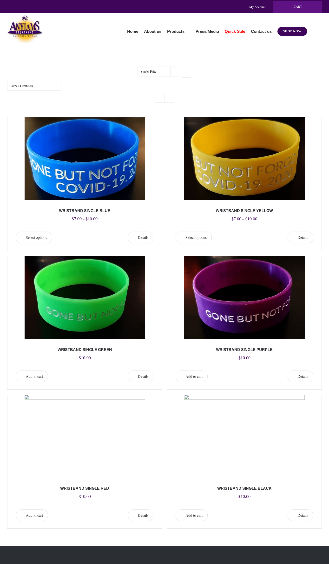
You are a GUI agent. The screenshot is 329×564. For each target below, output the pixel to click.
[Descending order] (186, 73)
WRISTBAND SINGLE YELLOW (244, 211)
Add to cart (34, 376)
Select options (36, 237)
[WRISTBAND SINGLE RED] (84, 436)
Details (143, 237)
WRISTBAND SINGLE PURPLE (244, 350)
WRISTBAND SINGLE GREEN (85, 350)
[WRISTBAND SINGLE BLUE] (84, 158)
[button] (314, 28)
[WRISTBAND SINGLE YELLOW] (244, 158)
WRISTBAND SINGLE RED (84, 488)
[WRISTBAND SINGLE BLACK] (244, 436)
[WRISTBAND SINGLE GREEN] (84, 297)
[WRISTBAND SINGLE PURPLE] (244, 297)
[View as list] (169, 97)
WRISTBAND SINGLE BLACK (244, 488)
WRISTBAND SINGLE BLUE (84, 211)
